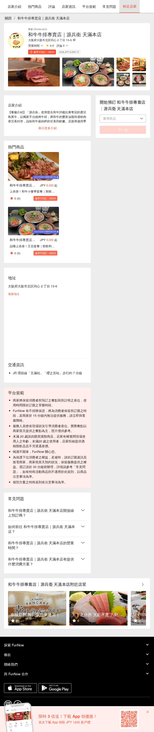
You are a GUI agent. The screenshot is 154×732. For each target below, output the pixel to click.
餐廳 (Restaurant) (37, 29)
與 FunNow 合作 (16, 673)
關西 (8, 17)
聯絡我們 (11, 664)
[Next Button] (143, 584)
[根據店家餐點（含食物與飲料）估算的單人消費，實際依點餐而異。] (78, 52)
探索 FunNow (14, 644)
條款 (7, 654)
